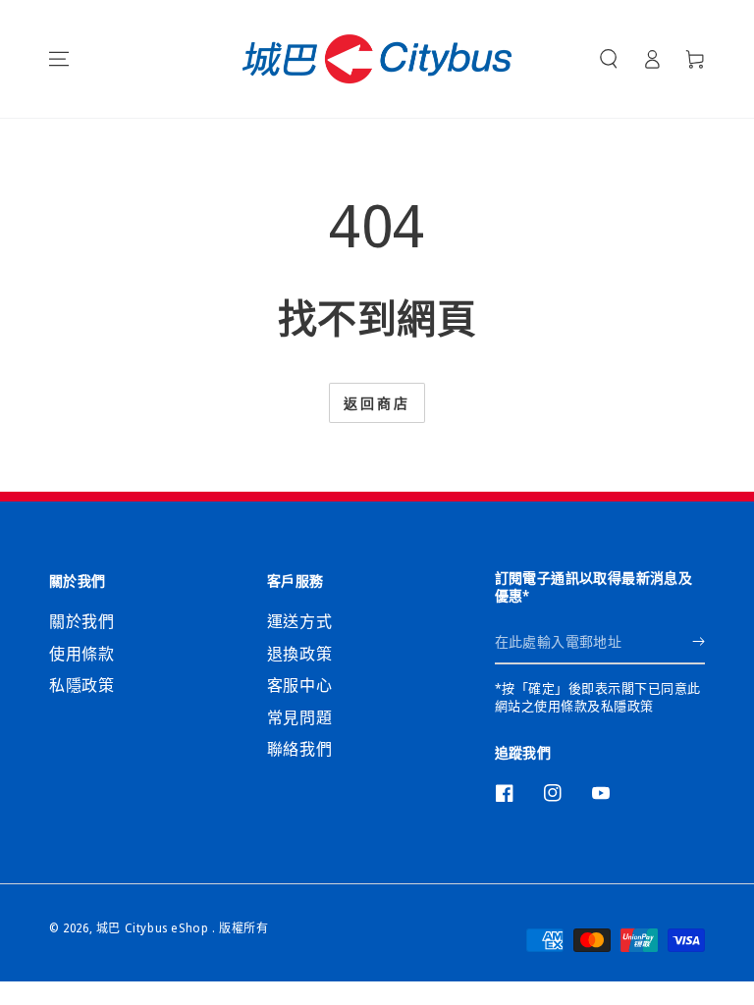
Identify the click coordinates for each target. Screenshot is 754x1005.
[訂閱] (698, 641)
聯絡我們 (299, 749)
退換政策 (299, 653)
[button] (608, 58)
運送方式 (299, 621)
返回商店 (377, 403)
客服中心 (299, 685)
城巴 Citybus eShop (154, 928)
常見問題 (299, 717)
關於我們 (81, 621)
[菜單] (59, 58)
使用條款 (81, 653)
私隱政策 (81, 685)
